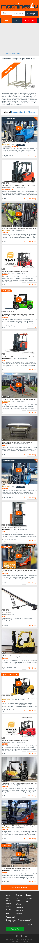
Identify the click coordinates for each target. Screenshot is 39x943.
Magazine (8, 903)
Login (7, 898)
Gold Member (6, 699)
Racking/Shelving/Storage (23, 112)
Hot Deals (30, 20)
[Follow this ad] (24, 155)
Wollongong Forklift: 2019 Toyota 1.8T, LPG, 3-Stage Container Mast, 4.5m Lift (19, 826)
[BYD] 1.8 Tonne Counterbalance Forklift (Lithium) (17, 485)
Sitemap (29, 939)
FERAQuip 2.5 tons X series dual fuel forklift (15, 740)
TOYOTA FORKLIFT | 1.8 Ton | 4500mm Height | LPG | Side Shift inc (19, 570)
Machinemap (15, 941)
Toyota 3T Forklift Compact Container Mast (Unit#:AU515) (19, 399)
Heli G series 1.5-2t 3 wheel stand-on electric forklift (18, 357)
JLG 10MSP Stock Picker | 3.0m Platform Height (16, 868)
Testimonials (9, 909)
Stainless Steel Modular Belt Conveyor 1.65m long (17, 442)
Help (27, 901)
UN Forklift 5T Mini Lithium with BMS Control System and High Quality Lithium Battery (19, 314)
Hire (17, 20)
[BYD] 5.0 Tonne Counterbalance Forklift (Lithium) (17, 143)
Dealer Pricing (19, 907)
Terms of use (9, 939)
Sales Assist (19, 913)
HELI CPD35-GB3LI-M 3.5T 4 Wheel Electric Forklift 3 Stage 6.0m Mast (19, 186)
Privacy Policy (20, 939)
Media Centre (19, 910)
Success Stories (8, 913)
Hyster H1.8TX (6, 655)
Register (8, 900)
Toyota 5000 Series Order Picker (11, 527)
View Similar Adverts (18, 887)
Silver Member (7, 614)
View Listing (32, 156)
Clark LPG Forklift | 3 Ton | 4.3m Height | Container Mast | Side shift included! (19, 228)
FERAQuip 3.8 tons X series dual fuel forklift (15, 271)
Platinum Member (7, 316)
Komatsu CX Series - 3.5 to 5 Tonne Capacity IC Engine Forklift (19, 698)
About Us (8, 906)
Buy (6, 20)
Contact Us (29, 898)
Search (30, 14)
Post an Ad (15, 929)
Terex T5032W (6, 613)
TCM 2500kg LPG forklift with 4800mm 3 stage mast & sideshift (19, 783)
